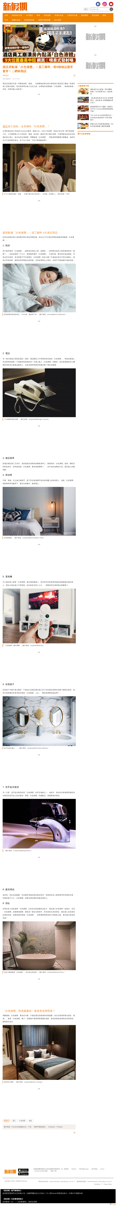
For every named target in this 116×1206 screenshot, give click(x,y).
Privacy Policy (108, 1184)
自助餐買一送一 (9, 1202)
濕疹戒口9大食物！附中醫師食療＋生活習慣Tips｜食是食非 (101, 91)
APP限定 (29, 15)
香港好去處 (59, 15)
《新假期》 (66, 1169)
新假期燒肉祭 (29, 20)
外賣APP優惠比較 (76, 1193)
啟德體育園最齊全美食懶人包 (14, 1193)
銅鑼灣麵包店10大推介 (36, 1193)
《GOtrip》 (74, 1169)
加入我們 (57, 20)
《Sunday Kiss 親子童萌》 (40, 1171)
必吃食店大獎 (17, 15)
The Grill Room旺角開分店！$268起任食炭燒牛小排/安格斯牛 (101, 117)
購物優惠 (84, 15)
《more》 (102, 1169)
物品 (30, 1120)
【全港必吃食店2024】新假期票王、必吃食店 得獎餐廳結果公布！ (101, 100)
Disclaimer (97, 1184)
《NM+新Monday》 (83, 1169)
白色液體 (22, 1120)
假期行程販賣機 (44, 20)
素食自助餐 (32, 1202)
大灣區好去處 (72, 15)
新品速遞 (95, 15)
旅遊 (104, 15)
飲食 (38, 15)
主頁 (6, 15)
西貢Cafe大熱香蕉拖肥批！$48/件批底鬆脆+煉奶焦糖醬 (101, 125)
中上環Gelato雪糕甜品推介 (56, 1193)
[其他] (74, 76)
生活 (6, 20)
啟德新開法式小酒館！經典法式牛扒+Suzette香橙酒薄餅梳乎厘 (101, 109)
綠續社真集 (16, 20)
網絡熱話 (6, 75)
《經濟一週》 (53, 1171)
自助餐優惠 (21, 1202)
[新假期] (30, 6)
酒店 (5, 126)
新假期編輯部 (7, 79)
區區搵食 (47, 15)
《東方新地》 (94, 1169)
